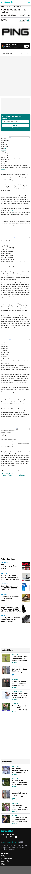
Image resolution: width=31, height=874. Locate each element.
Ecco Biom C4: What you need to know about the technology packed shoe (10, 577)
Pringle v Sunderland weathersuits (22, 474)
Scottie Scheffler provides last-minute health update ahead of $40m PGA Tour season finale (19, 783)
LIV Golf (14, 679)
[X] (11, 837)
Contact (3, 856)
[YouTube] (16, 837)
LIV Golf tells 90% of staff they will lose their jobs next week (19, 819)
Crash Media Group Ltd (10, 842)
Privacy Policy (7, 129)
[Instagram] (7, 837)
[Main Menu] (29, 3)
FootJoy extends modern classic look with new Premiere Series (10, 619)
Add (26, 46)
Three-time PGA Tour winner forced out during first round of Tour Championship (19, 659)
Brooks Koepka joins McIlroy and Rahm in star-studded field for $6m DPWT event (20, 695)
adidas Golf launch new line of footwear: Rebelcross (10, 598)
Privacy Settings (5, 861)
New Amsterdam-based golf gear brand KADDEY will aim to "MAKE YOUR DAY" (10, 609)
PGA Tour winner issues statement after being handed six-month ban (20, 770)
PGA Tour (15, 654)
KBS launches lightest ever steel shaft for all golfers (9, 567)
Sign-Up (3, 864)
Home (3, 6)
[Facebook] (2, 837)
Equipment (4, 562)
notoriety (3, 444)
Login (2, 863)
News (13, 791)
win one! (3, 169)
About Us (3, 855)
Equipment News (17, 667)
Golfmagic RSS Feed (6, 858)
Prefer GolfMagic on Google (12, 45)
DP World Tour (17, 691)
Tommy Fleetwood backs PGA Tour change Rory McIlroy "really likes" (19, 708)
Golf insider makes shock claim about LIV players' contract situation (20, 683)
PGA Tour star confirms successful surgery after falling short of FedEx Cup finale (19, 807)
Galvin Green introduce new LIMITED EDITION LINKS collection (9, 588)
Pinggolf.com (13, 210)
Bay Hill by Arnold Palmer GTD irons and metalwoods (7, 474)
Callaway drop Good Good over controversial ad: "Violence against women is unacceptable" (19, 671)
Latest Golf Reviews (14, 6)
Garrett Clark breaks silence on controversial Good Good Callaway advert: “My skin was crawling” (20, 795)
